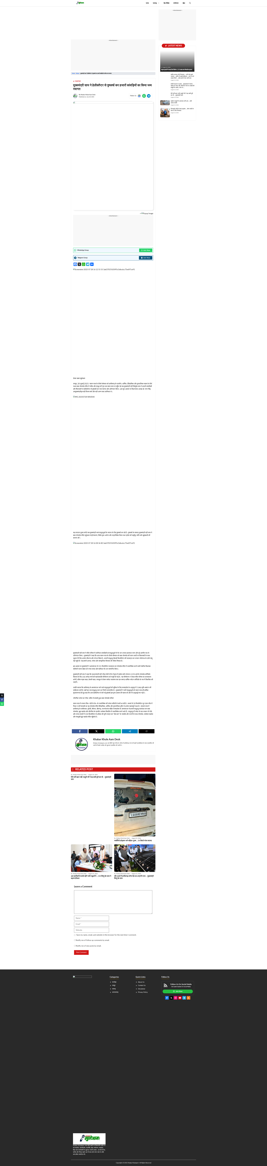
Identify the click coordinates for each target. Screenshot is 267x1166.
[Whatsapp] (2, 704)
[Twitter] (2, 695)
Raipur (77, 73)
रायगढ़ (155, 3)
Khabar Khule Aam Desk (88, 94)
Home (73, 73)
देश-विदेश (166, 3)
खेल (184, 3)
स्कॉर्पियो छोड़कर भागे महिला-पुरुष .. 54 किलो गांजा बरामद (133, 841)
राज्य (147, 3)
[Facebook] (2, 700)
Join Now (146, 250)
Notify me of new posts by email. (88, 946)
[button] (190, 3)
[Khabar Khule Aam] (80, 3)
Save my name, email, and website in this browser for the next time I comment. (106, 935)
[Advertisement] (113, 24)
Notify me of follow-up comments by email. (92, 940)
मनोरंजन (175, 3)
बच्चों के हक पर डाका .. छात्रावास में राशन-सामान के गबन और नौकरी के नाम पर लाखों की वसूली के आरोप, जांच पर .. (182, 85)
